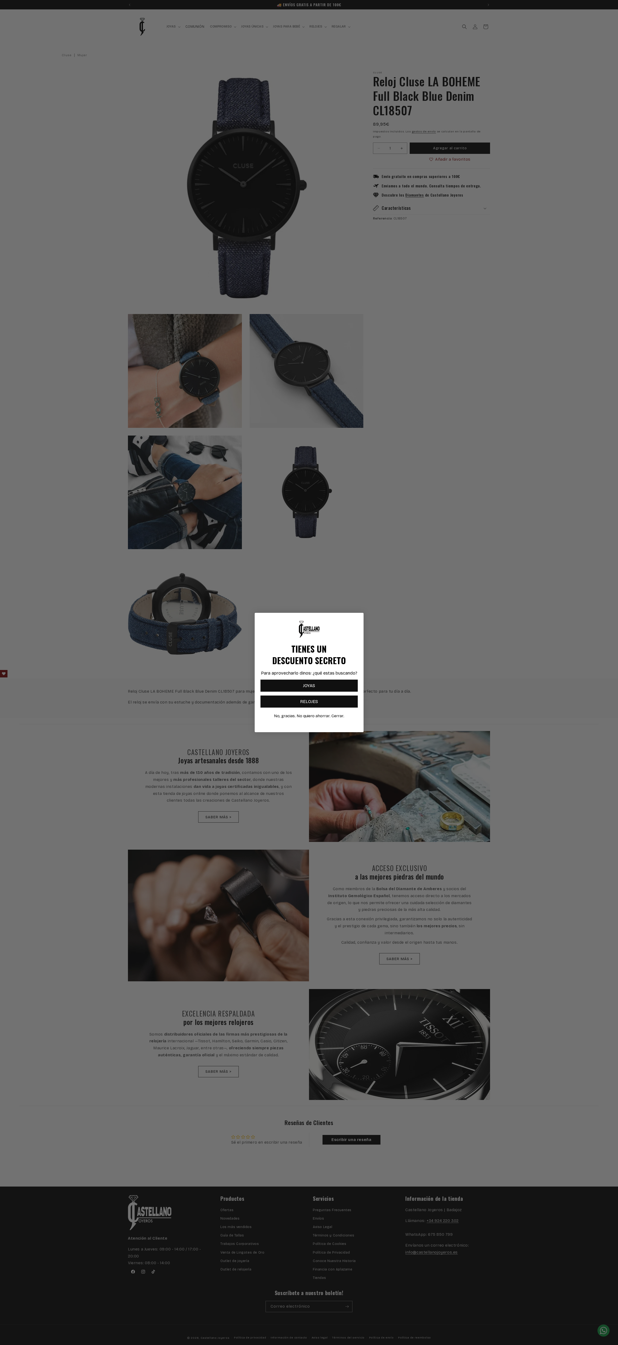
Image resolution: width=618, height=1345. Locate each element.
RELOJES (309, 701)
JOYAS (309, 685)
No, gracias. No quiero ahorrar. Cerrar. (309, 716)
